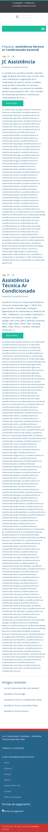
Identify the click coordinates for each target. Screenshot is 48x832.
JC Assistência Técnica (19, 67)
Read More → (12, 103)
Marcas (7, 779)
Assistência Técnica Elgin (14, 694)
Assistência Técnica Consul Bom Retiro (21, 705)
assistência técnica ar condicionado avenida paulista (23, 384)
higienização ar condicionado (25, 251)
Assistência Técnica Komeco (16, 711)
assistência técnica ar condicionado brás (18, 401)
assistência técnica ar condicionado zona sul (20, 231)
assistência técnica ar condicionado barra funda (21, 390)
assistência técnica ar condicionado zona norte (21, 226)
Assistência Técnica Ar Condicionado (18, 285)
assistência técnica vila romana (14, 248)
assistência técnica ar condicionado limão (19, 537)
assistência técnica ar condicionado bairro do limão (22, 387)
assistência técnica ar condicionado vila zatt (19, 223)
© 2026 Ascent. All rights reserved (15, 826)
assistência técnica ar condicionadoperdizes (20, 234)
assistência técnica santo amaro (18, 243)
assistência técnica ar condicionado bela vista (20, 395)
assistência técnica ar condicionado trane (19, 628)
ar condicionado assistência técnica (16, 109)
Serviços (7, 774)
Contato (7, 791)
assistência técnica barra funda (15, 237)
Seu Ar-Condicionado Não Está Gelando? (21, 688)
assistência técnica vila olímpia (30, 246)
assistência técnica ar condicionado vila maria (20, 220)
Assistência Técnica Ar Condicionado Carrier (23, 699)
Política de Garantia (12, 797)
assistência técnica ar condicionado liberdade (20, 534)
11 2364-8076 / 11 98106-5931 (23, 3)
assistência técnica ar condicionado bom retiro (21, 398)
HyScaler (5, 829)
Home (6, 762)
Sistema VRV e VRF (12, 785)
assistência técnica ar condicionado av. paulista (21, 381)
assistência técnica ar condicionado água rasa (20, 367)
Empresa (8, 768)
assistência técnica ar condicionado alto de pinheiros (23, 379)
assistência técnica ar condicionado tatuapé (27, 214)
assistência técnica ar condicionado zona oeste (21, 229)
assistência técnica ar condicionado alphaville (20, 373)
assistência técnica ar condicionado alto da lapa (21, 376)
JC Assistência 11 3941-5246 (24, 257)
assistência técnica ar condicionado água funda (21, 364)
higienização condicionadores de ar (16, 254)
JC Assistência (18, 61)
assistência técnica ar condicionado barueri (19, 393)
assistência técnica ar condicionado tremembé (21, 217)
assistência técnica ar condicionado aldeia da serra (23, 370)
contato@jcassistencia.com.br (24, 6)
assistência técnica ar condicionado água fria (27, 361)
